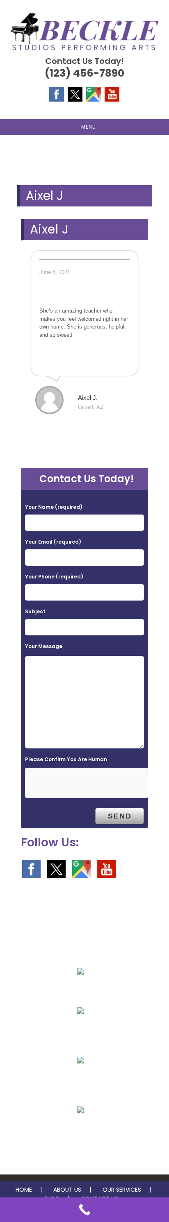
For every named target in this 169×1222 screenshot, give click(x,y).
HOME (24, 1190)
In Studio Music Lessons (80, 1080)
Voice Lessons (80, 1030)
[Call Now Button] (84, 1209)
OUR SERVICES (122, 1190)
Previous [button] (10, 154)
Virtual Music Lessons (80, 1129)
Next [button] (159, 154)
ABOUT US (67, 1190)
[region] (84, 156)
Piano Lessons (80, 991)
